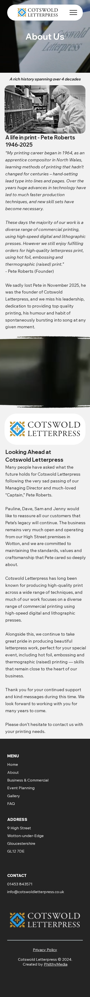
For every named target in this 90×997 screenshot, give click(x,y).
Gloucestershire (21, 843)
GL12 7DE (15, 851)
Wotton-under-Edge (25, 835)
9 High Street (19, 827)
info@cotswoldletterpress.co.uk (35, 891)
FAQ (11, 803)
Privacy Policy (45, 949)
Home (12, 764)
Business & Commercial (27, 780)
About (13, 772)
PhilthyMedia (55, 964)
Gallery (13, 795)
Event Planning (21, 787)
